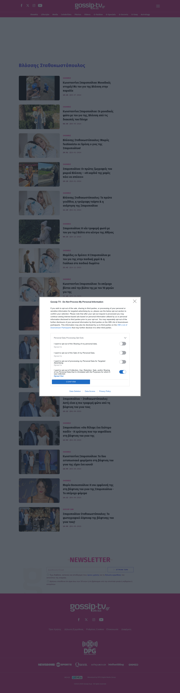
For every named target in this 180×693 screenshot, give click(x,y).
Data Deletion (75, 391)
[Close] (135, 302)
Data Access (90, 391)
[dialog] (90, 346)
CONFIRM (71, 382)
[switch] (122, 343)
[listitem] (90, 337)
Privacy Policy (105, 391)
